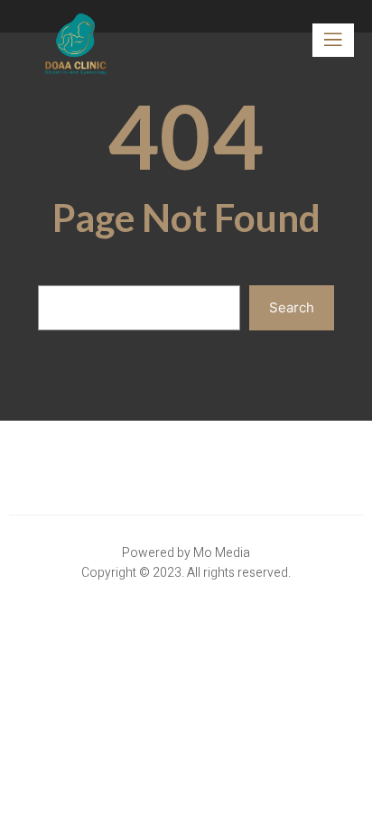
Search (291, 307)
